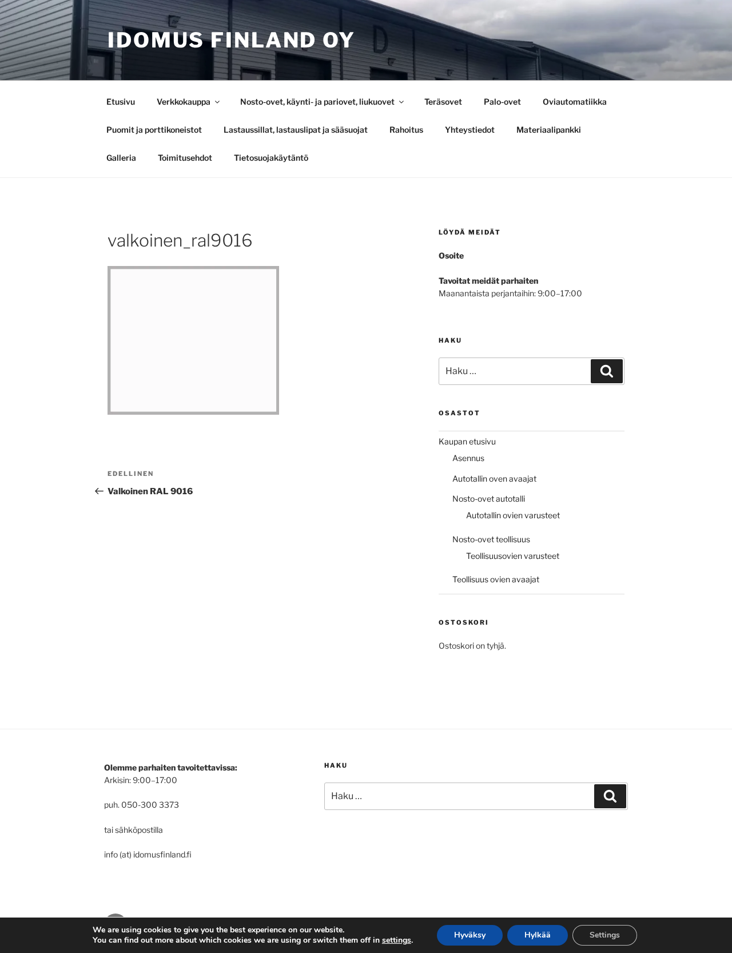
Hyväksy (470, 935)
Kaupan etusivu (467, 441)
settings (396, 940)
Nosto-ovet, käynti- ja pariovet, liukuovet (317, 101)
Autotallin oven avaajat (494, 478)
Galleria (121, 157)
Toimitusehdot (185, 157)
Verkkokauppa (183, 101)
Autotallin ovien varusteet (513, 515)
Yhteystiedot (470, 129)
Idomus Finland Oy (232, 40)
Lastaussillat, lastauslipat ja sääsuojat (296, 129)
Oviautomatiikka (575, 101)
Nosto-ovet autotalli (488, 498)
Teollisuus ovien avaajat (495, 579)
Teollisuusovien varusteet (512, 556)
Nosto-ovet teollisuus (491, 539)
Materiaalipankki (548, 129)
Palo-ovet (502, 101)
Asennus (468, 458)
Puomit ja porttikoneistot (154, 129)
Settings (605, 935)
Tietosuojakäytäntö (271, 157)
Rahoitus (406, 129)
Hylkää (537, 935)
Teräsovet (443, 101)
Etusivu (120, 101)
